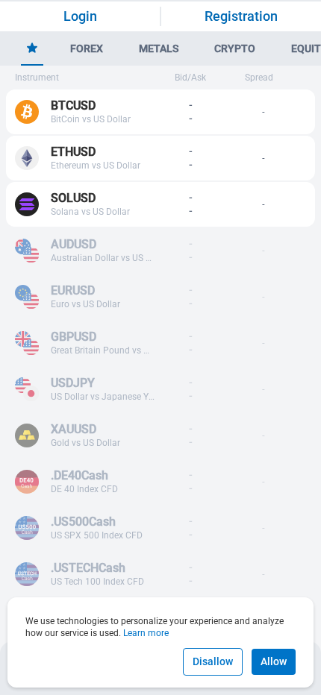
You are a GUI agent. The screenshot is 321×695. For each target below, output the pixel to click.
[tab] (32, 49)
